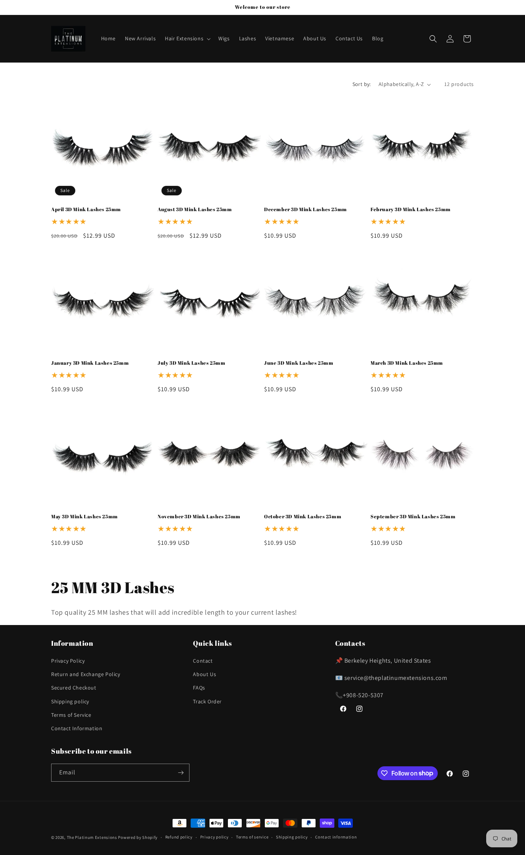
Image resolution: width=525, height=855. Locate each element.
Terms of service (252, 837)
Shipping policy (70, 701)
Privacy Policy (68, 660)
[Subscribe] (180, 773)
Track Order (207, 701)
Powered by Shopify (138, 837)
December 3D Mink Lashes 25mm (305, 209)
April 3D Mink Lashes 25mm (86, 209)
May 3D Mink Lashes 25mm (84, 516)
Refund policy (179, 837)
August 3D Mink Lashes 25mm (195, 209)
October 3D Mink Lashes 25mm (302, 516)
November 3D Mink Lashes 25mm (199, 516)
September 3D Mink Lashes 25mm (412, 516)
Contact (203, 660)
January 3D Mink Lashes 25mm (90, 363)
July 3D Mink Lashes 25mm (191, 363)
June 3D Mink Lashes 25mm (298, 363)
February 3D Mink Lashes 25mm (410, 209)
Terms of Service (71, 714)
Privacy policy (214, 837)
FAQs (199, 687)
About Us (204, 674)
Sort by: (361, 84)
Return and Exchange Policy (85, 674)
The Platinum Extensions (92, 837)
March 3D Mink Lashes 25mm (406, 363)
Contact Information (76, 728)
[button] (187, 38)
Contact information (336, 837)
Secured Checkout (73, 687)
